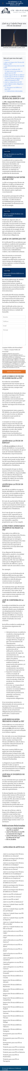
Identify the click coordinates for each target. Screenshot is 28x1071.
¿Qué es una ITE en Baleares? (12, 894)
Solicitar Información (14, 372)
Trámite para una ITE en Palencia (14, 1052)
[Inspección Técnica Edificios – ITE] (14, 10)
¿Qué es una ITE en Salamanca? (13, 902)
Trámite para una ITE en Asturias (14, 1047)
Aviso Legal (22, 366)
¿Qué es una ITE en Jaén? (11, 899)
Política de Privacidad (8, 367)
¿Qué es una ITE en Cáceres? (12, 897)
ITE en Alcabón (11, 839)
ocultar (7, 60)
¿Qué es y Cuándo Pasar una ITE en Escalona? (14, 24)
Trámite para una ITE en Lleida (13, 1050)
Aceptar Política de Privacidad (12, 347)
